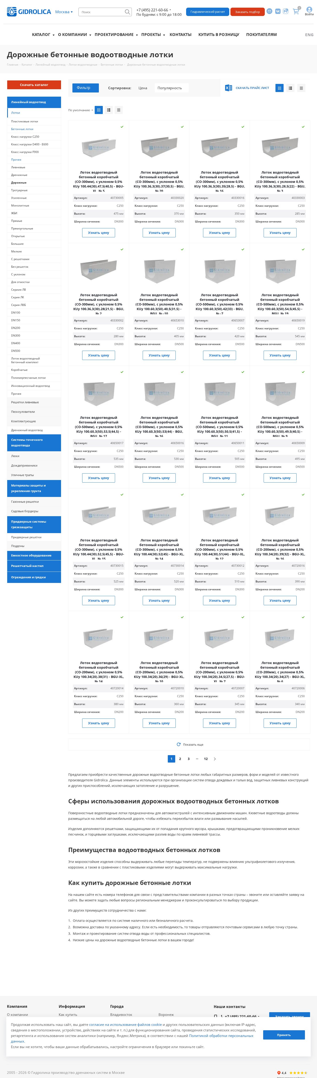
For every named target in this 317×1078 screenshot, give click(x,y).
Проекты (151, 34)
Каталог (41, 34)
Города (117, 1006)
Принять (284, 1035)
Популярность (170, 88)
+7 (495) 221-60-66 (152, 10)
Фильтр (83, 87)
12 (206, 759)
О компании (72, 34)
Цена (143, 88)
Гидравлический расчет (208, 12)
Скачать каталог (34, 85)
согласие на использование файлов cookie (125, 1024)
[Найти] (127, 12)
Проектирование (114, 34)
